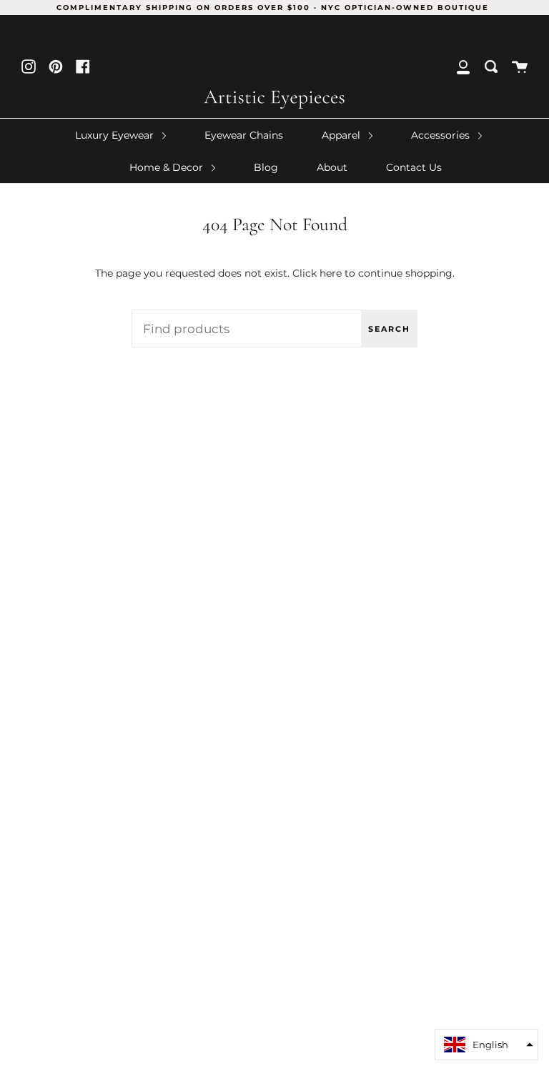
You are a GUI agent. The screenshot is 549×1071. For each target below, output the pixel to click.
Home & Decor (167, 167)
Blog (266, 167)
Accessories (442, 135)
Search (389, 329)
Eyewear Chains (243, 135)
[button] (486, 1044)
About (332, 167)
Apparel (342, 135)
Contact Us (414, 167)
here (331, 273)
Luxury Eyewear (116, 135)
